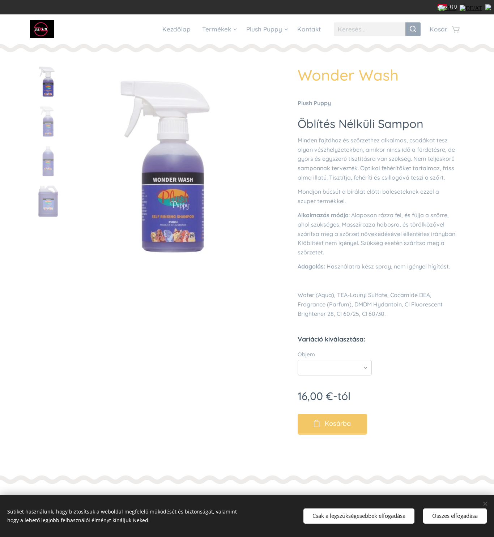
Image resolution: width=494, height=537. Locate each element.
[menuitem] (178, 29)
